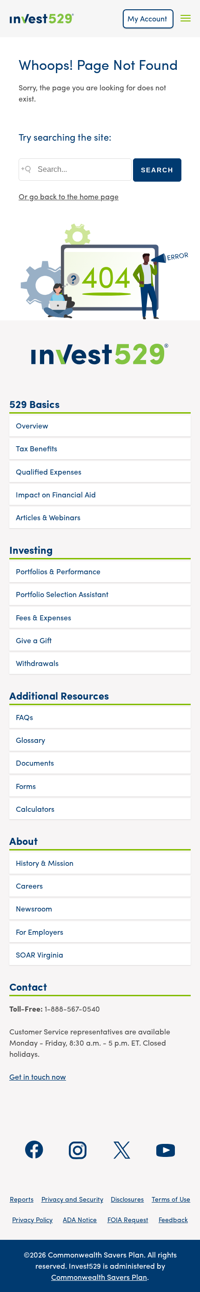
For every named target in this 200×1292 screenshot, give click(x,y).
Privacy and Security (72, 1199)
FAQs (24, 717)
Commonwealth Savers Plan (99, 1277)
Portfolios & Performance (58, 571)
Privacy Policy (32, 1219)
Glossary (30, 739)
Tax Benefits (36, 448)
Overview (32, 425)
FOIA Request (127, 1219)
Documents (35, 762)
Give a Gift (34, 640)
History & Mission (44, 862)
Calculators (35, 808)
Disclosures (127, 1199)
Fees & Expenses (43, 617)
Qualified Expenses (48, 471)
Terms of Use (171, 1199)
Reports (21, 1199)
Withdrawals (37, 663)
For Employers (39, 931)
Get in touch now (37, 1076)
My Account (148, 18)
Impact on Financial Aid (56, 494)
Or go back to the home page (69, 196)
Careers (29, 885)
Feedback (173, 1219)
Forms (26, 786)
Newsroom (34, 908)
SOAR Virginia (39, 954)
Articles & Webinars (48, 517)
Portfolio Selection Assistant (62, 594)
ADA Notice (80, 1219)
